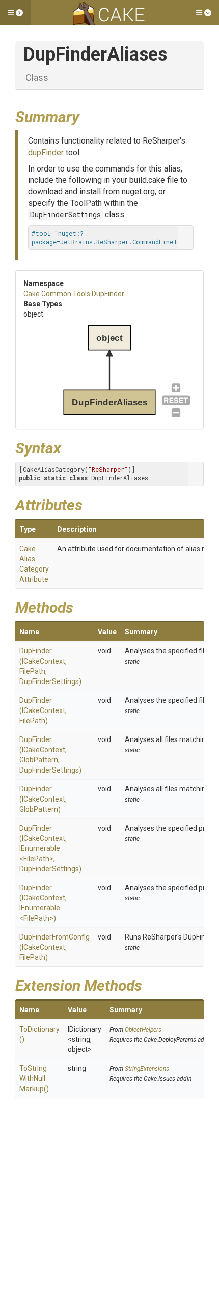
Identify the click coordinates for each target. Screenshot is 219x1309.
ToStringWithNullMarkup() (34, 1078)
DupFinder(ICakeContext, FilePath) (43, 710)
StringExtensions (147, 1068)
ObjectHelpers (143, 1029)
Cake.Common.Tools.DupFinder (73, 294)
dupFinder (46, 152)
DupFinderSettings (65, 214)
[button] (15, 12)
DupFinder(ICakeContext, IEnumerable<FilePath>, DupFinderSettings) (50, 848)
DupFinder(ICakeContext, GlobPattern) (43, 799)
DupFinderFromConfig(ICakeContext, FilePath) (54, 947)
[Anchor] (87, 115)
